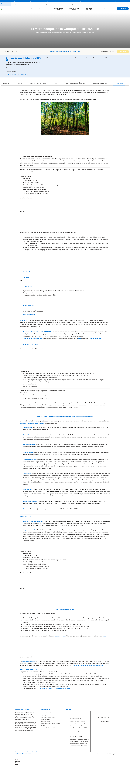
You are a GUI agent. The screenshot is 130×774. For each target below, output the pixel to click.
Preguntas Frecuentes (88, 8)
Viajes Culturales (18, 4)
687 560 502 (65, 4)
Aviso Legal (112, 754)
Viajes (32, 9)
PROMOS (95, 4)
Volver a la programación (11, 51)
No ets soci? (24, 74)
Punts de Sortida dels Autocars (48, 717)
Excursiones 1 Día (45, 9)
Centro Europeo (6, 4)
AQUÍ (105, 57)
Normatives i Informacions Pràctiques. (32, 423)
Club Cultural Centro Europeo (105, 717)
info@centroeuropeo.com (76, 4)
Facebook (112, 54)
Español (126, 4)
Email (111, 56)
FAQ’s (104, 636)
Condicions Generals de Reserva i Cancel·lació (88, 665)
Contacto (123, 8)
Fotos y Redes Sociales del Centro (49, 727)
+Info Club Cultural (45, 721)
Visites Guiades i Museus (59, 8)
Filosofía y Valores (45, 719)
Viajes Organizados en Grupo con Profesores (51, 715)
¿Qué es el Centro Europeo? (48, 713)
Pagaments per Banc (95, 338)
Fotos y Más (102, 9)
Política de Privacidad (102, 754)
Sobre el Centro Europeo (74, 8)
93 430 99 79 (59, 4)
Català (122, 4)
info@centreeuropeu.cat (75, 718)
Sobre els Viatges (60, 636)
